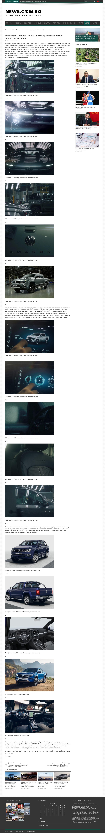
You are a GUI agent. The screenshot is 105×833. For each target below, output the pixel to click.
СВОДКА (18, 23)
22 (60, 813)
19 (48, 813)
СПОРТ (80, 23)
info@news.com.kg (91, 819)
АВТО (87, 23)
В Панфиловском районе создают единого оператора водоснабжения (84, 38)
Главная (9, 23)
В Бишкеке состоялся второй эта (27, 1)
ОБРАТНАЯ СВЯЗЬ (43, 825)
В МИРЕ (94, 23)
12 (48, 811)
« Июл (40, 818)
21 (56, 813)
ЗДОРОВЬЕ (37, 23)
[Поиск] (94, 1)
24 (40, 815)
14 (56, 811)
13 (52, 811)
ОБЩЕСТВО (27, 23)
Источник (8, 756)
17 (40, 813)
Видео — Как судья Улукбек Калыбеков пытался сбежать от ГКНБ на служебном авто (57, 764)
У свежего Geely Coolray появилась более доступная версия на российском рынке (61, 784)
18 (44, 813)
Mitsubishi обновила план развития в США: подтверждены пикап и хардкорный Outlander (28, 784)
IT (74, 23)
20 (52, 813)
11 (44, 811)
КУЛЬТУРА (47, 23)
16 (64, 811)
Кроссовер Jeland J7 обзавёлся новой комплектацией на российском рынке (10, 784)
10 (40, 811)
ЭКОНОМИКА (67, 23)
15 (60, 811)
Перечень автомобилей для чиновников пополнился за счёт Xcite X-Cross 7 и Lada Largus (18, 764)
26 (48, 815)
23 (64, 813)
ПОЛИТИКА (56, 23)
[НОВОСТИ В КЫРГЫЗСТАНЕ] (23, 16)
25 (44, 815)
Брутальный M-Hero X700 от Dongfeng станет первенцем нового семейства (45, 784)
